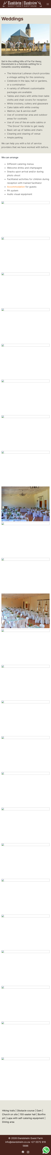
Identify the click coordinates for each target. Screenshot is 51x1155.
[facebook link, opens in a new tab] (23, 1151)
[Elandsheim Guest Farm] (22, 3)
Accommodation (16, 186)
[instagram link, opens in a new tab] (28, 1151)
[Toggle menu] (48, 4)
